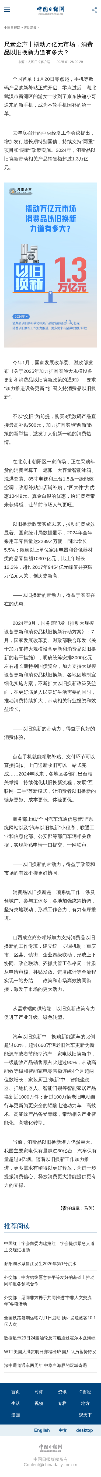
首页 (15, 1392)
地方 (85, 1403)
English (42, 1430)
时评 (38, 1392)
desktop (84, 1430)
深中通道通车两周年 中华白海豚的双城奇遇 (45, 1365)
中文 (63, 1430)
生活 (15, 1403)
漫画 (15, 1415)
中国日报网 (12, 28)
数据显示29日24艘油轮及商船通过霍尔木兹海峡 (50, 1338)
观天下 (85, 1415)
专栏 (62, 1403)
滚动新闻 (30, 28)
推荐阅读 (17, 1226)
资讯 (62, 1392)
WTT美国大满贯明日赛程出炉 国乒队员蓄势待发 (50, 1351)
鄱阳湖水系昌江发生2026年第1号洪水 (40, 1263)
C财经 (85, 1392)
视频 (38, 1403)
